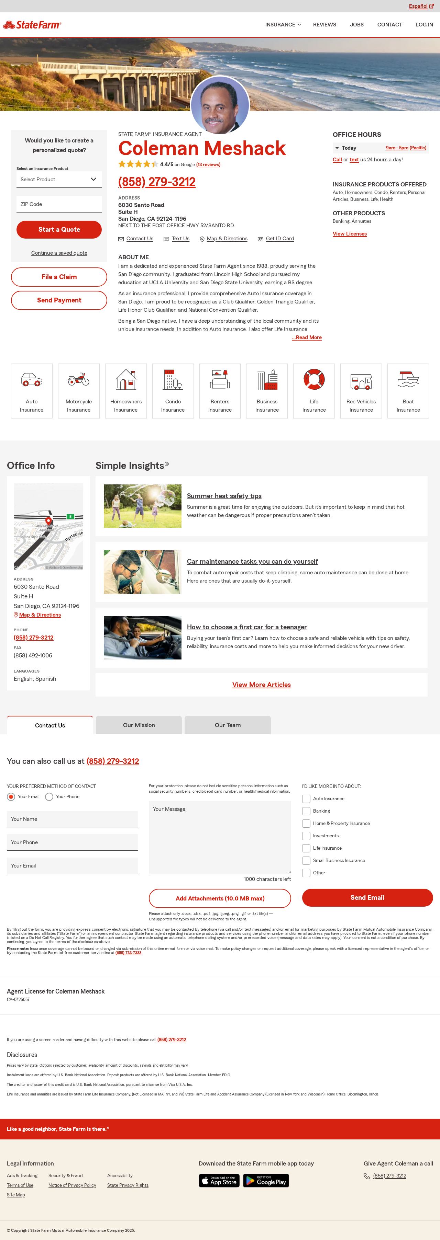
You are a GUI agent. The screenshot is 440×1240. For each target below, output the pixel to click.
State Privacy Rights (127, 1185)
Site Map (16, 1195)
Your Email (29, 796)
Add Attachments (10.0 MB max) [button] (220, 898)
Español (418, 6)
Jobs (357, 24)
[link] (32, 25)
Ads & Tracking (22, 1175)
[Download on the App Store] (219, 1180)
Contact (389, 24)
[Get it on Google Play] (266, 1180)
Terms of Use (20, 1185)
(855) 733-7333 (128, 953)
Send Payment (59, 300)
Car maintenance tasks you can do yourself (252, 561)
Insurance (280, 24)
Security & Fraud (65, 1175)
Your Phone (67, 796)
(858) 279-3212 (157, 182)
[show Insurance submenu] (298, 25)
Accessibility (120, 1175)
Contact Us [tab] (50, 725)
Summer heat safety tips (224, 496)
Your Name (24, 819)
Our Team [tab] (228, 725)
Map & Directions (40, 615)
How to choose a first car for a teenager (247, 627)
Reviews (324, 24)
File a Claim (59, 277)
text (354, 159)
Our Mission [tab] (139, 725)
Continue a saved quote (59, 253)
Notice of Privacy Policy (72, 1185)
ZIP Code (31, 204)
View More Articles (261, 684)
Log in (424, 24)
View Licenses (350, 234)
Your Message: (170, 809)
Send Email (367, 897)
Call (337, 159)
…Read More (307, 337)
